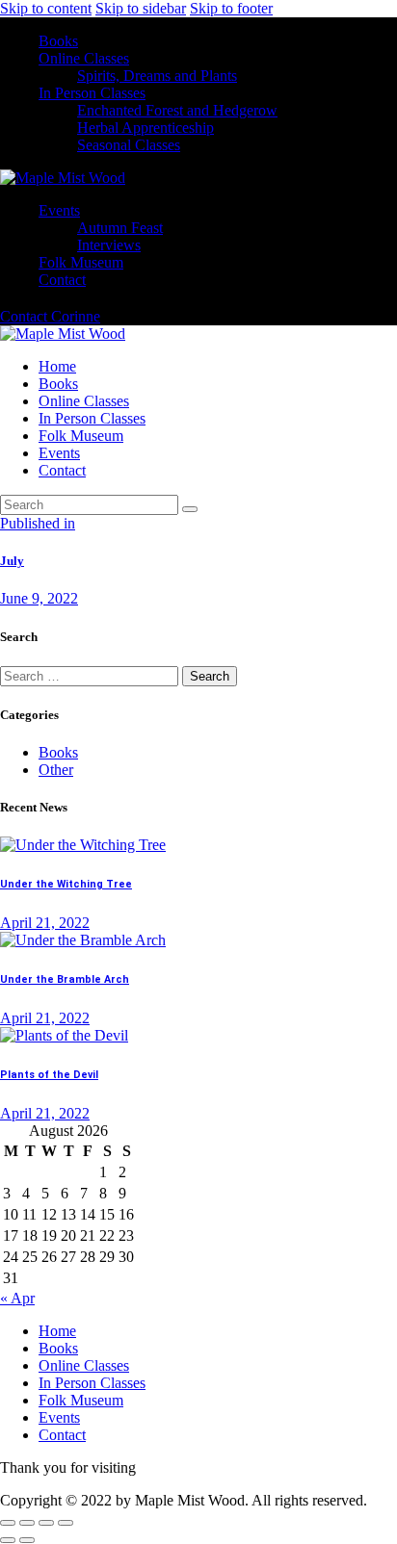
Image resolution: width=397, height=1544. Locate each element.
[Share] (46, 1523)
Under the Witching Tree (66, 884)
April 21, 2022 (45, 922)
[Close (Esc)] (65, 1523)
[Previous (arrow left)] (7, 1540)
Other (56, 769)
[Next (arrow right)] (27, 1540)
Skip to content (46, 8)
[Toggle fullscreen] (27, 1523)
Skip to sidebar (140, 8)
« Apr (17, 1298)
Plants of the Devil (49, 1074)
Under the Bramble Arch (64, 979)
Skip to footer (231, 8)
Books (58, 752)
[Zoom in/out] (7, 1523)
